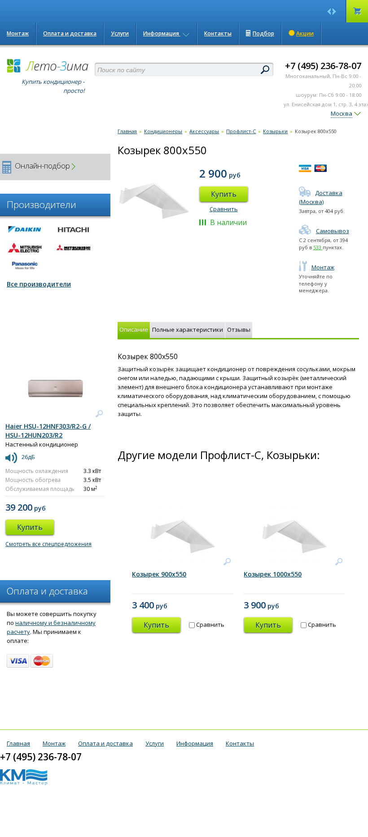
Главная (127, 131)
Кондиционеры (163, 131)
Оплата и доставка (69, 33)
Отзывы (238, 329)
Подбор (263, 33)
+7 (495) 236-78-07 (323, 66)
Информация (161, 33)
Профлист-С (241, 131)
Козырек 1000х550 (273, 574)
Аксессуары (204, 131)
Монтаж (18, 33)
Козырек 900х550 (159, 574)
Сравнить (224, 209)
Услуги (120, 33)
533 (318, 247)
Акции (305, 33)
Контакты (218, 33)
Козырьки (275, 131)
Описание (133, 329)
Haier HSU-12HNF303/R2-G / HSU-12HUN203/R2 (48, 430)
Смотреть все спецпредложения (48, 544)
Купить (224, 194)
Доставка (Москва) (320, 197)
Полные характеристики (187, 329)
